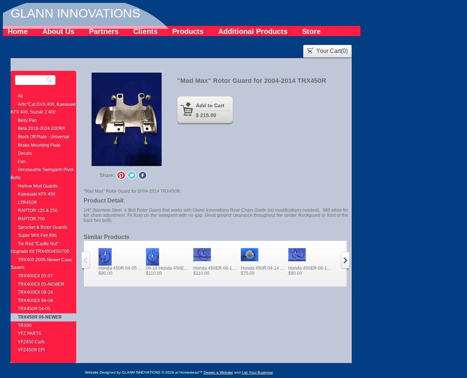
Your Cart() (332, 51)
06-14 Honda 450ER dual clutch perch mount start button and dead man (168, 268)
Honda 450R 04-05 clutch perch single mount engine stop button (120, 268)
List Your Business (257, 372)
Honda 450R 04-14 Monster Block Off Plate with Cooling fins (263, 268)
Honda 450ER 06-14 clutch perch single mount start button (310, 268)
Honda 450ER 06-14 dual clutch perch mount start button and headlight (215, 268)
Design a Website (218, 372)
